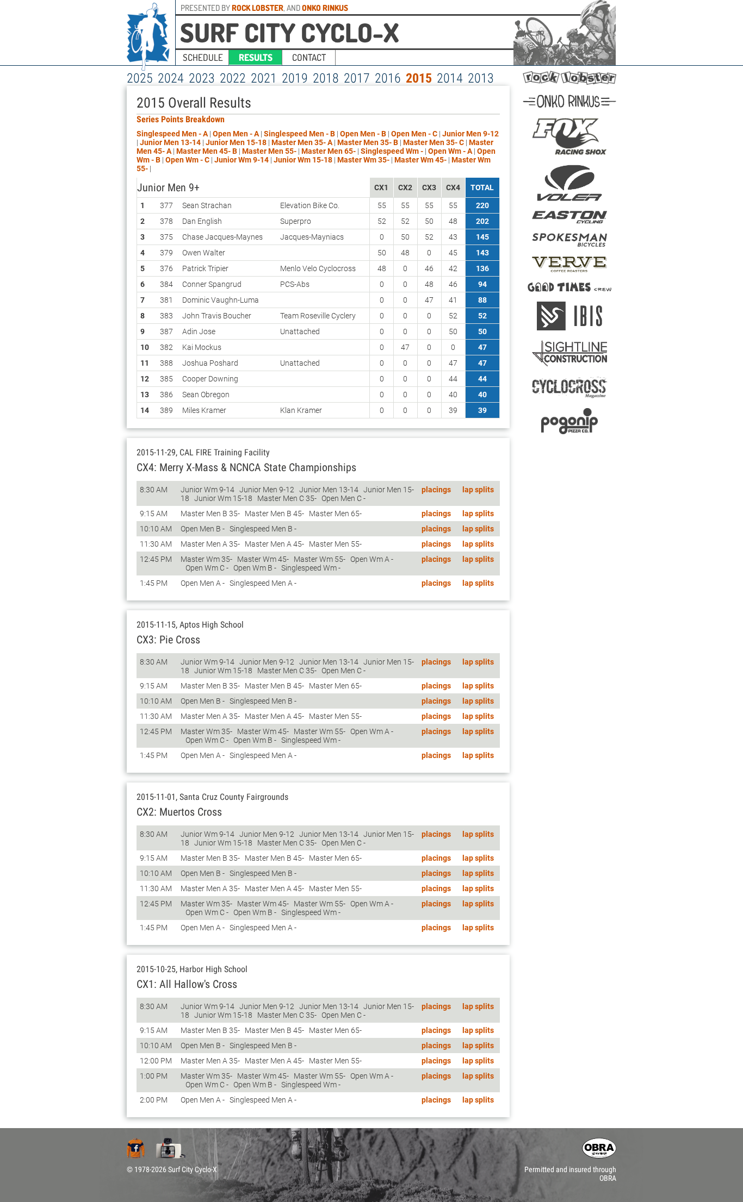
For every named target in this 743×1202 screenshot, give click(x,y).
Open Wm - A (450, 151)
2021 (264, 78)
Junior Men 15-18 (237, 142)
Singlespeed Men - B (299, 133)
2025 (140, 78)
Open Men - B (363, 133)
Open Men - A (236, 133)
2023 (202, 78)
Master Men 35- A (301, 142)
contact (309, 57)
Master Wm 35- (364, 159)
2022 (233, 78)
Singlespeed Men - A (172, 133)
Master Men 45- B (206, 151)
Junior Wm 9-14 (242, 159)
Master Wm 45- (421, 159)
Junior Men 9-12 (470, 133)
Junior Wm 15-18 (304, 159)
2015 (419, 78)
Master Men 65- (329, 151)
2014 (450, 78)
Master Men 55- (270, 151)
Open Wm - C (187, 159)
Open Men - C (414, 133)
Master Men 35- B (367, 142)
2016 (388, 78)
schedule (203, 57)
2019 (295, 78)
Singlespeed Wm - (393, 151)
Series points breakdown (181, 119)
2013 (481, 78)
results (256, 57)
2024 (171, 78)
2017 (357, 78)
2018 (326, 78)
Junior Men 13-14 (171, 142)
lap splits (478, 489)
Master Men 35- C (433, 142)
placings (436, 489)
